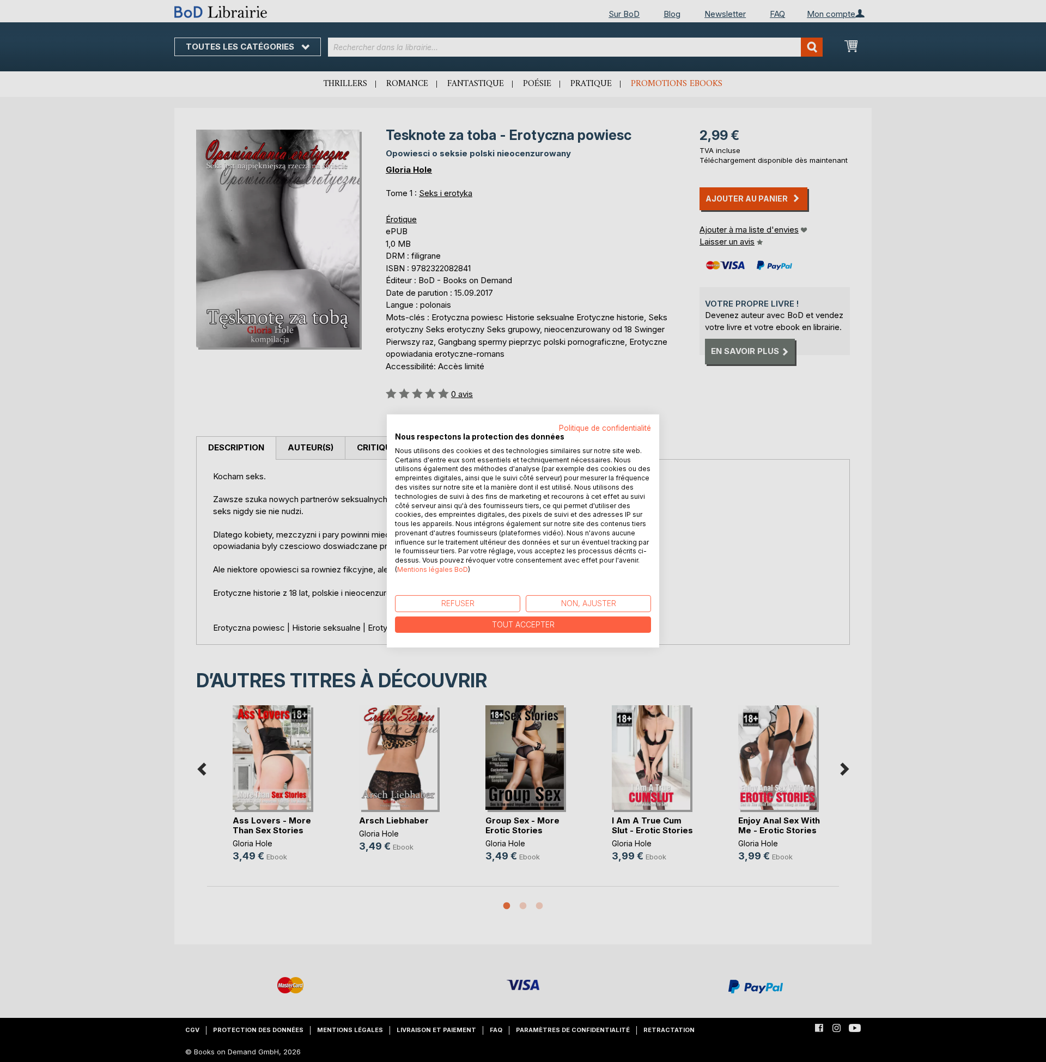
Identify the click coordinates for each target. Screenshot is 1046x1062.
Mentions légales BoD (432, 569)
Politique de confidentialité (605, 428)
